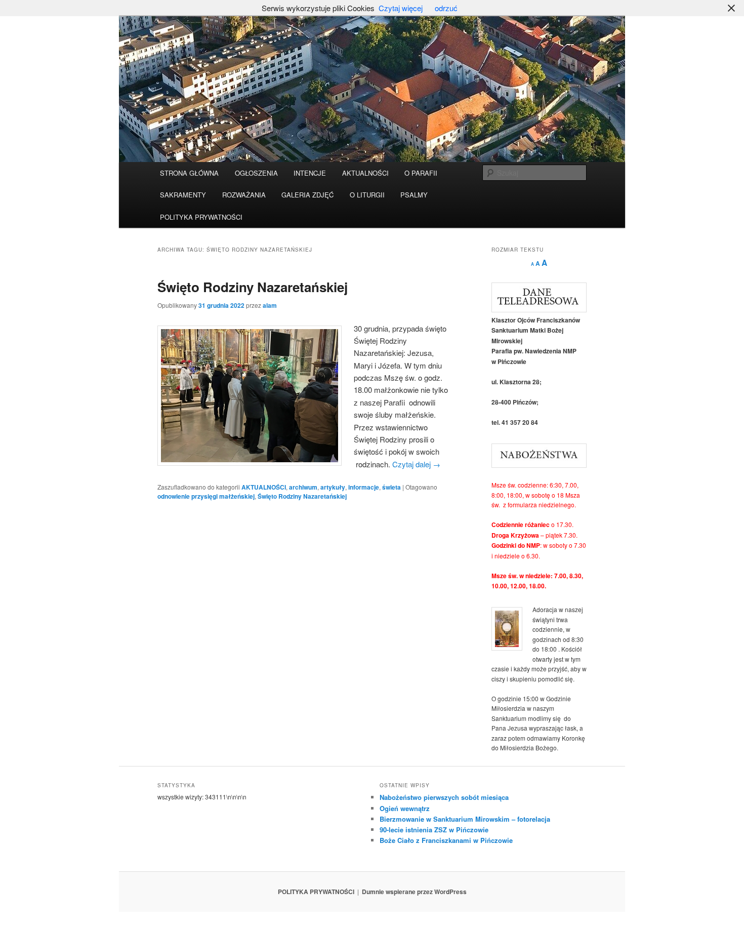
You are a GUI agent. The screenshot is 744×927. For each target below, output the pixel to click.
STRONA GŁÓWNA (189, 173)
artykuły (332, 487)
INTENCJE (310, 173)
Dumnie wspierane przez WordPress (414, 891)
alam (270, 305)
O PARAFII (420, 173)
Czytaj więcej (401, 8)
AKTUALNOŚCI (365, 173)
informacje (363, 487)
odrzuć (446, 8)
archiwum (303, 487)
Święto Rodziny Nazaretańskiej (252, 286)
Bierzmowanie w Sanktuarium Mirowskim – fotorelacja (465, 819)
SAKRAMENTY (183, 194)
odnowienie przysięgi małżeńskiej (206, 496)
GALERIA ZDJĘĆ (307, 194)
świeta (391, 487)
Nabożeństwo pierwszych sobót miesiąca (444, 797)
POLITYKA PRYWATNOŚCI (201, 217)
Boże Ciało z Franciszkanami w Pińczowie (446, 840)
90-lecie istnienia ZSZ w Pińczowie (434, 829)
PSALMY (414, 194)
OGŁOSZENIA (256, 173)
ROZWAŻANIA (244, 194)
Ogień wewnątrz (405, 808)
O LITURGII (367, 194)
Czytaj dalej (416, 464)
